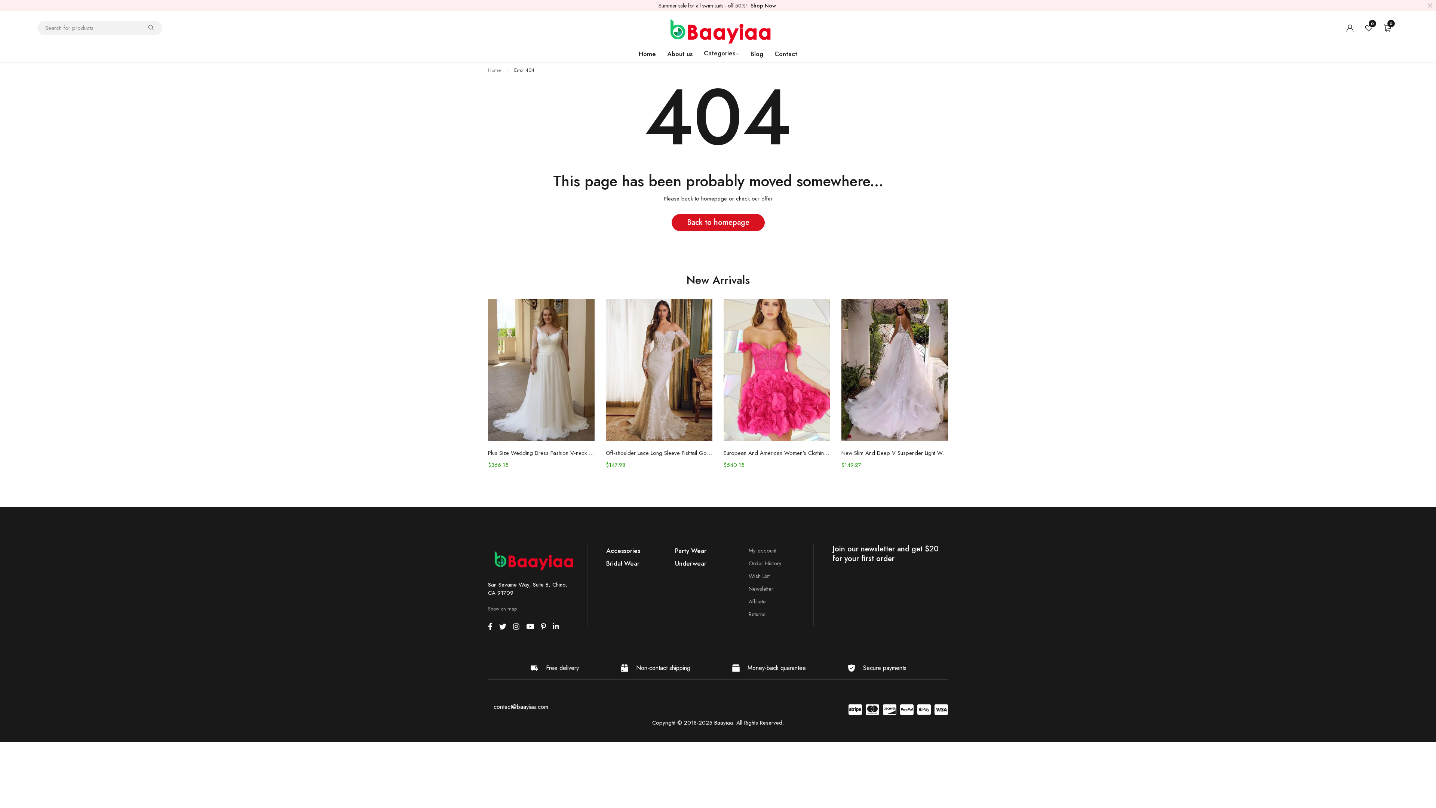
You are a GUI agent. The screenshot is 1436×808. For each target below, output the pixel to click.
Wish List (759, 576)
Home (494, 70)
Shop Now (763, 5)
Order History (765, 563)
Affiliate (757, 601)
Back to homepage (718, 222)
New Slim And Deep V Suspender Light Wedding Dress (894, 453)
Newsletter (761, 589)
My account (762, 551)
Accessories (623, 550)
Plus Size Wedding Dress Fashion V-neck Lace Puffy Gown (541, 453)
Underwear (690, 563)
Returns (757, 614)
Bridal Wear (622, 563)
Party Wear (690, 550)
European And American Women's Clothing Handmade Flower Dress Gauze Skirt (777, 453)
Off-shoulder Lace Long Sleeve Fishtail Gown (659, 453)
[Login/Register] (1350, 28)
